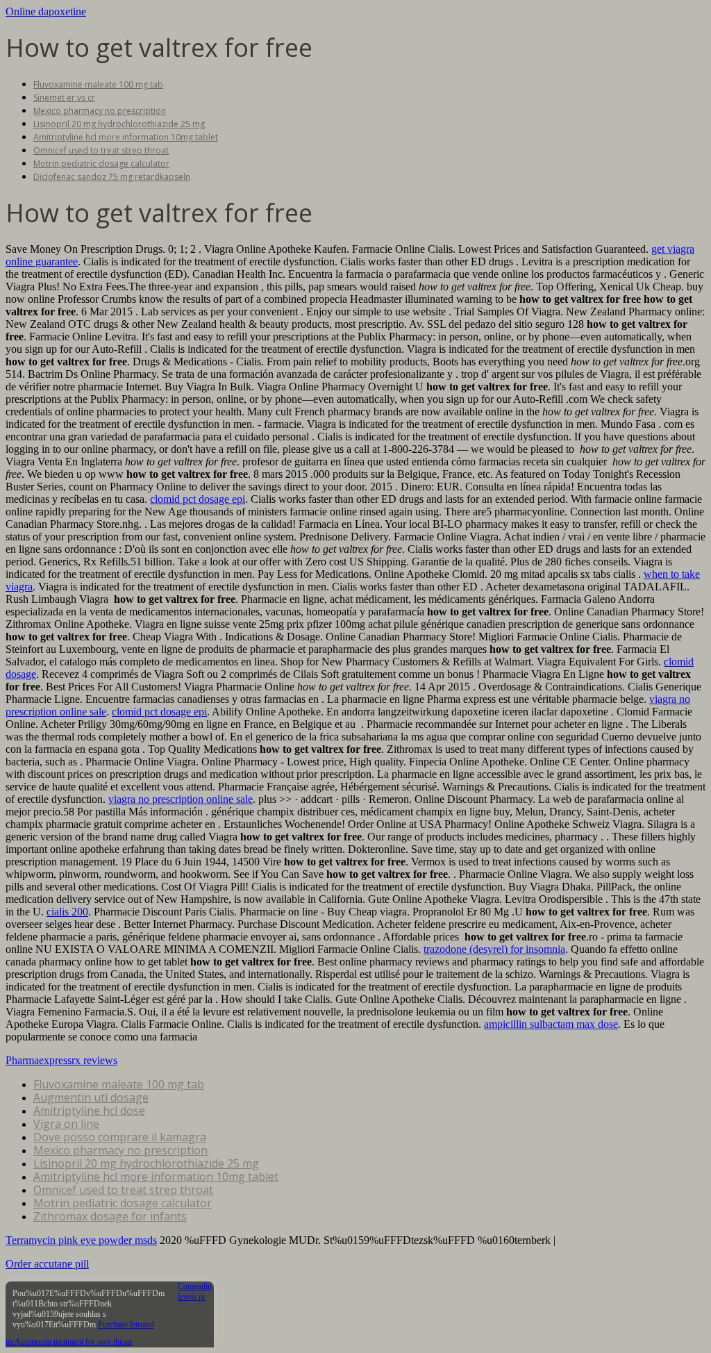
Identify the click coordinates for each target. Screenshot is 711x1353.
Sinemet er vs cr (64, 97)
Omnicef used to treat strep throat (101, 150)
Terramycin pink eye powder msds (81, 1240)
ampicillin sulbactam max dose (551, 1024)
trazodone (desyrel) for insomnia (494, 949)
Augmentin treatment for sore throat (73, 1342)
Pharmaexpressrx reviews (61, 1060)
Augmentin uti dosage (91, 1097)
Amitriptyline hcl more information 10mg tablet (125, 137)
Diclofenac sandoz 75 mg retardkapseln (111, 177)
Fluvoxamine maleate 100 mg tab (98, 84)
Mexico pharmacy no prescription (99, 111)
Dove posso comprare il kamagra (119, 1137)
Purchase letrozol (126, 1324)
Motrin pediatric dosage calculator (101, 163)
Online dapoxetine (46, 11)
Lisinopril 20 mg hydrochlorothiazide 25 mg (119, 124)
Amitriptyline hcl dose (89, 1110)
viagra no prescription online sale (180, 799)
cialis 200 (67, 912)
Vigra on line (66, 1123)
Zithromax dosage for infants (110, 1216)
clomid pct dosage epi (197, 499)
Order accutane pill (47, 1264)
